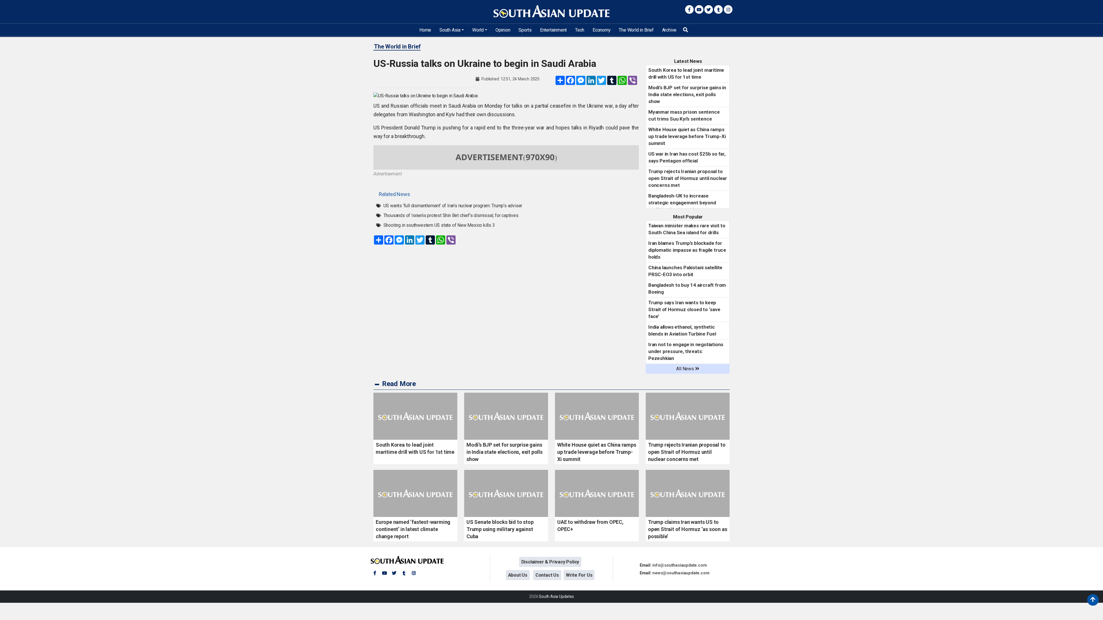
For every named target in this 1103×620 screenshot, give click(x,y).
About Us (517, 575)
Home (425, 30)
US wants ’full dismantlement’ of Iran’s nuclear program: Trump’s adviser (452, 205)
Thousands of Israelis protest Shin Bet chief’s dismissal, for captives (450, 215)
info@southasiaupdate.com (679, 565)
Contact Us (547, 575)
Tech (579, 30)
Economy (602, 30)
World (478, 30)
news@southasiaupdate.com (680, 573)
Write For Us (579, 575)
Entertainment (553, 30)
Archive (669, 30)
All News (685, 368)
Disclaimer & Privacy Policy (550, 562)
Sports (525, 30)
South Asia (449, 30)
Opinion (502, 30)
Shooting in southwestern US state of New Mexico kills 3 (439, 225)
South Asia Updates (556, 596)
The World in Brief (636, 30)
